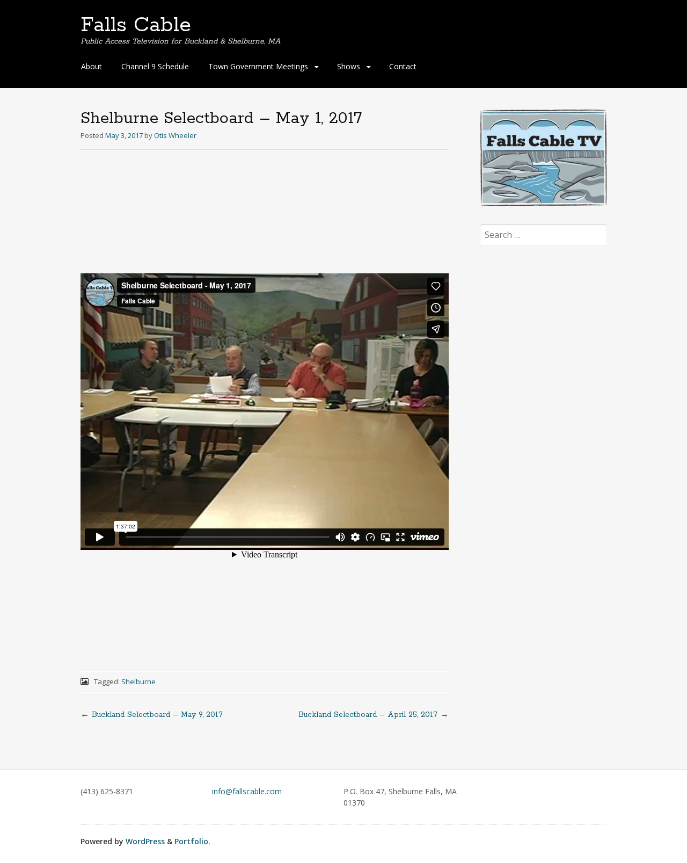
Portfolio (191, 841)
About (91, 66)
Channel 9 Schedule (155, 66)
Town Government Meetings (258, 66)
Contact (402, 66)
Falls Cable (136, 25)
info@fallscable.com (247, 791)
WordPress (145, 841)
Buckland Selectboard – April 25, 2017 (373, 715)
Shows (348, 66)
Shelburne (138, 681)
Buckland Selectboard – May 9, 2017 (152, 715)
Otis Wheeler (175, 135)
